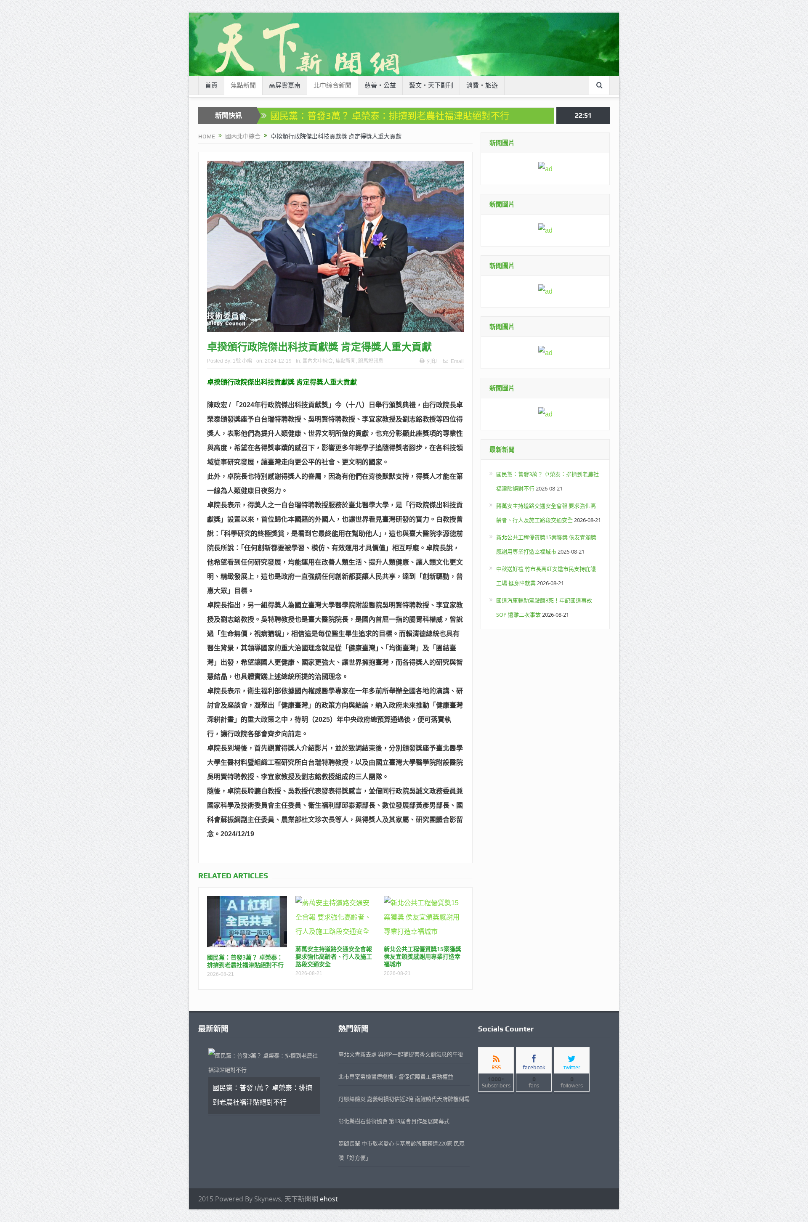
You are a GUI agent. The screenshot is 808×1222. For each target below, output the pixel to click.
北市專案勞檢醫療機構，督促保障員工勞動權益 (395, 1076)
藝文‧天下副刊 (431, 85)
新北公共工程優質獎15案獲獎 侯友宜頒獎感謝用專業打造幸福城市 (422, 956)
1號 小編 (242, 361)
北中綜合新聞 (332, 85)
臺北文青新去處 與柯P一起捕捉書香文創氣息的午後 (400, 1054)
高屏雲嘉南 (284, 85)
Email (457, 361)
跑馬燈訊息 (370, 361)
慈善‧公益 (380, 85)
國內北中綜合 (318, 361)
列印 (432, 361)
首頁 (211, 85)
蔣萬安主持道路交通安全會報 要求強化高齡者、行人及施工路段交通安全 (333, 956)
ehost (329, 1198)
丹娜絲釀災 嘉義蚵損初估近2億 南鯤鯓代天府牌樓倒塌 (404, 1099)
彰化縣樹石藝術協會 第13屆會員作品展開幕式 (393, 1121)
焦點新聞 (243, 85)
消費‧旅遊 (482, 85)
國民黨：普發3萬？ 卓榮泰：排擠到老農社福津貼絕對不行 (389, 115)
